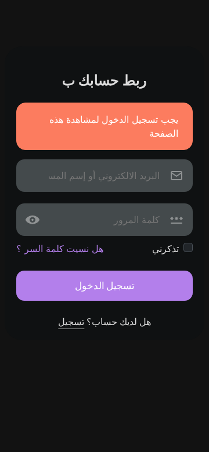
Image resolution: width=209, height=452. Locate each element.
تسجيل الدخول (105, 285)
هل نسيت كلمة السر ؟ (59, 248)
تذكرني (165, 248)
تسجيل (71, 321)
